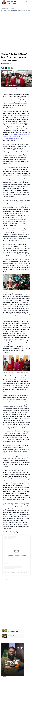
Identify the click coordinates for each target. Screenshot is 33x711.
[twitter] (5, 68)
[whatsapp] (9, 68)
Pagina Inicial (4, 8)
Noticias (12, 8)
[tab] (16, 88)
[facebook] (2, 68)
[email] (12, 68)
